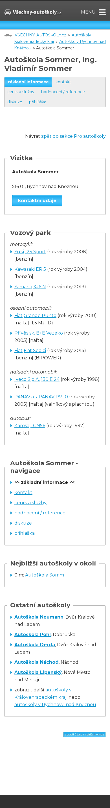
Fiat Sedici (35, 350)
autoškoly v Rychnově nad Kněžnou (55, 704)
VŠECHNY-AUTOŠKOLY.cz (40, 35)
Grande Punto (40, 315)
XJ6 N (39, 286)
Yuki (19, 251)
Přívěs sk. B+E (29, 333)
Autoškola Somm (44, 575)
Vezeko (54, 333)
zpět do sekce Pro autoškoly (73, 136)
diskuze (14, 101)
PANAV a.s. (26, 396)
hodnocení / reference (63, 91)
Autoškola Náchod (36, 662)
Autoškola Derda (34, 644)
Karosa (21, 425)
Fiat (18, 315)
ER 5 (41, 269)
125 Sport (35, 251)
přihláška (37, 101)
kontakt (63, 81)
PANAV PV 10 (53, 396)
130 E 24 (50, 379)
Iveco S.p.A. (27, 379)
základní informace (28, 81)
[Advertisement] (57, 126)
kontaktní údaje (37, 200)
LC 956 (37, 425)
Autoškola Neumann (38, 617)
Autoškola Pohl (32, 634)
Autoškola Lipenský (38, 672)
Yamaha (23, 286)
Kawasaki (24, 269)
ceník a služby (20, 91)
